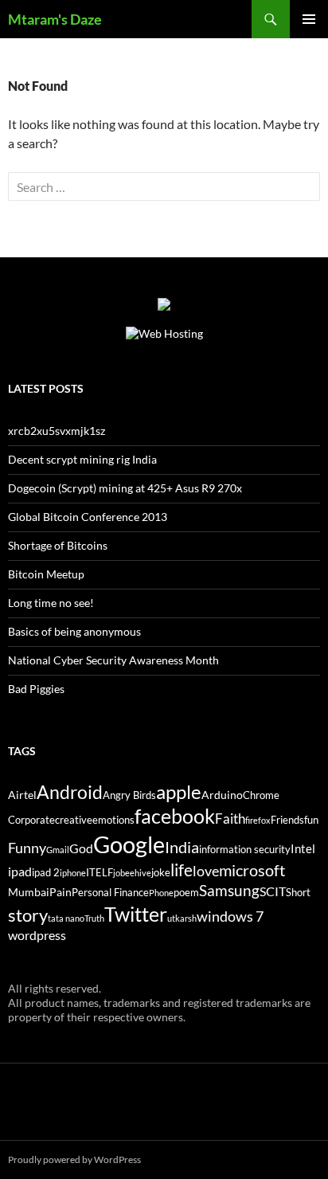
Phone (161, 892)
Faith (230, 818)
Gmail (57, 849)
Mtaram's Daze (55, 19)
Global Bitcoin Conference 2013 (87, 516)
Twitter (135, 914)
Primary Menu (309, 19)
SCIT (273, 891)
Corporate (31, 820)
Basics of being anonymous (74, 631)
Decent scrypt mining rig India (82, 459)
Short (298, 893)
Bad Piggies (36, 688)
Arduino (222, 794)
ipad (20, 871)
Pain (60, 892)
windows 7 (230, 916)
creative (73, 820)
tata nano (66, 918)
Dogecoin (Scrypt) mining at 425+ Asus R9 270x (125, 488)
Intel (303, 848)
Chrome (261, 795)
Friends (287, 820)
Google (129, 844)
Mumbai (28, 892)
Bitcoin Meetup (46, 574)
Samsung (229, 890)
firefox (258, 820)
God (81, 848)
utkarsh (182, 918)
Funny (27, 847)
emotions (113, 820)
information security (245, 850)
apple (178, 792)
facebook (175, 816)
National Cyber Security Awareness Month (113, 660)
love (206, 870)
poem (186, 893)
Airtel (22, 794)
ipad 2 (46, 873)
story (28, 915)
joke (160, 873)
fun (311, 820)
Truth (94, 918)
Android (70, 792)
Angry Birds (129, 795)
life (181, 870)
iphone (73, 873)
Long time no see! (51, 602)
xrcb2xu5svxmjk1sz (56, 430)
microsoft (252, 869)
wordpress (37, 934)
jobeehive (132, 873)
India (182, 846)
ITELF (99, 873)
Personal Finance (110, 893)
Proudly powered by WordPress (74, 1159)
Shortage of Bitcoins (57, 545)
